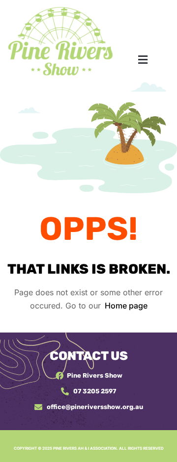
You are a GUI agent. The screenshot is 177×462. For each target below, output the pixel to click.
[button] (142, 59)
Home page (126, 305)
